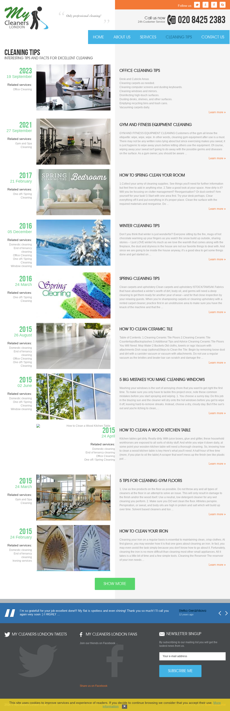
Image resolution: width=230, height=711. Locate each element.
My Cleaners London (26, 18)
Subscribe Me (180, 671)
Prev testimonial (220, 613)
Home (98, 37)
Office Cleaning (105, 456)
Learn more (216, 112)
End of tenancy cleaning (100, 452)
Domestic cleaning (103, 448)
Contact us (212, 37)
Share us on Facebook (93, 685)
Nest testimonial (226, 613)
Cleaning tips (179, 37)
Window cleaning (21, 266)
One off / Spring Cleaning (99, 459)
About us (122, 37)
